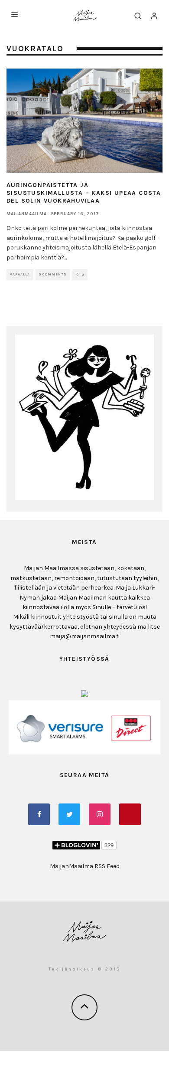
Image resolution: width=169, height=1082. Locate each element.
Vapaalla (20, 274)
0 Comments (53, 274)
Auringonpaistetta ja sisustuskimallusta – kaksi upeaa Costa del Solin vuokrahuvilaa (83, 192)
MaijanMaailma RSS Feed (85, 866)
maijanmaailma (26, 213)
